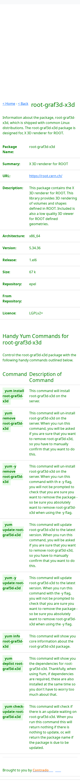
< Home (9, 103)
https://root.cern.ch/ (45, 175)
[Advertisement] (40, 61)
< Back (23, 103)
